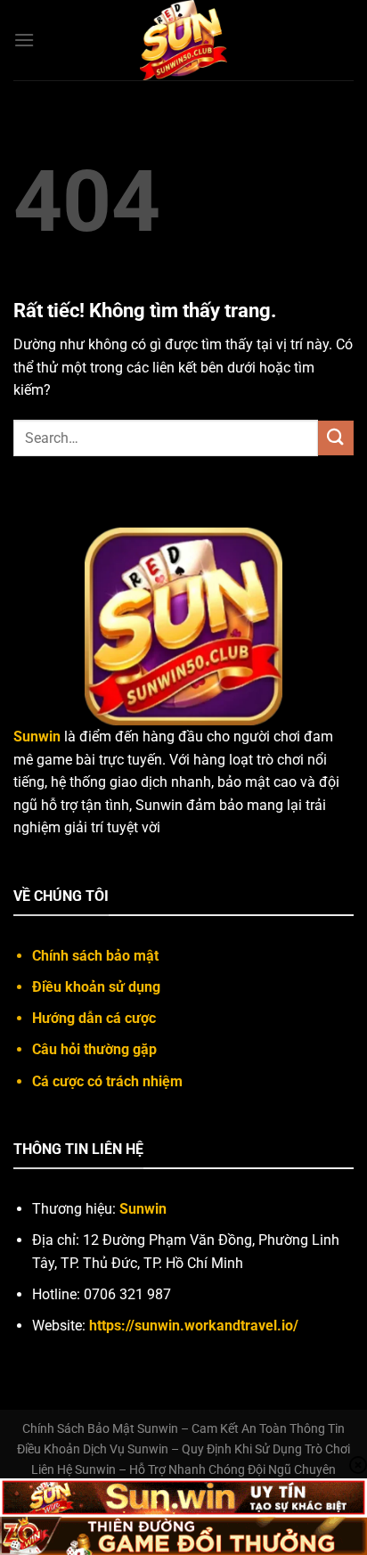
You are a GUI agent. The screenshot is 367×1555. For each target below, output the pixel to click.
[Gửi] (336, 438)
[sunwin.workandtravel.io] (183, 40)
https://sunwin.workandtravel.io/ (193, 1325)
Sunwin (143, 1208)
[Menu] (24, 39)
